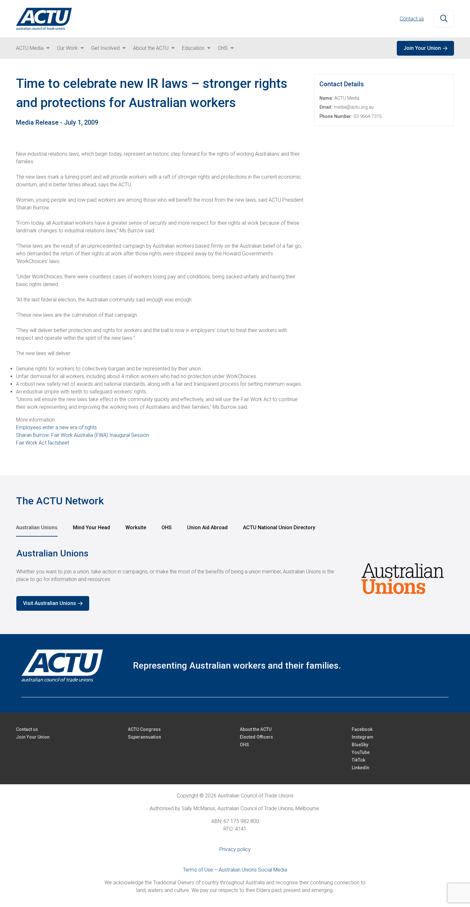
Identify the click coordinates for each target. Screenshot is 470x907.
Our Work (67, 48)
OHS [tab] (166, 527)
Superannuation (144, 737)
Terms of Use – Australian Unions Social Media (235, 870)
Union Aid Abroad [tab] (207, 527)
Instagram (362, 737)
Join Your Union (422, 48)
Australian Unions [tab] (37, 527)
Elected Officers (256, 737)
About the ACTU (150, 48)
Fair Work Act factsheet (42, 443)
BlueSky (360, 744)
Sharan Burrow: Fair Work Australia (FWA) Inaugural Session (82, 435)
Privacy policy (235, 849)
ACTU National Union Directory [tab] (279, 527)
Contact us (412, 19)
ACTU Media (29, 48)
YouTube (361, 752)
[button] (444, 18)
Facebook (362, 729)
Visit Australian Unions (49, 603)
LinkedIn (360, 767)
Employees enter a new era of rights (56, 427)
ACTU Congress (144, 729)
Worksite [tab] (135, 527)
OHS (223, 48)
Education (193, 48)
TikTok (358, 760)
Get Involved (105, 48)
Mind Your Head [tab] (91, 527)
